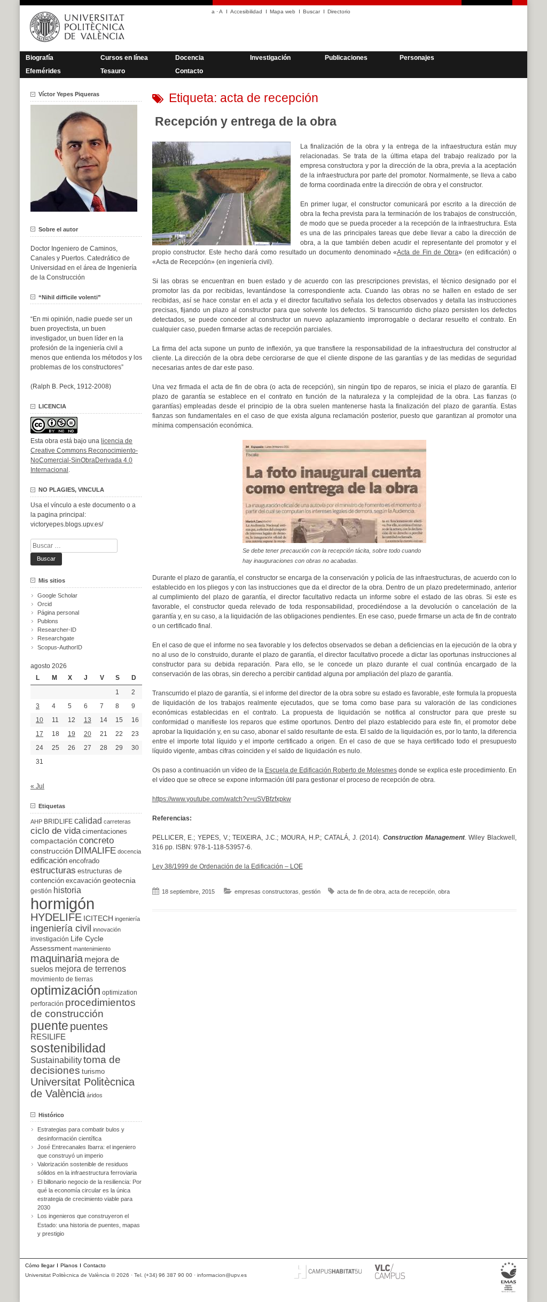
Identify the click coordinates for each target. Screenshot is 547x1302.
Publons (47, 621)
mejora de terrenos (90, 968)
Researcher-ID (56, 629)
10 (39, 720)
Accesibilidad (246, 11)
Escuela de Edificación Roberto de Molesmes (331, 770)
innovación (107, 929)
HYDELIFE (56, 917)
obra (444, 891)
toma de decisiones (75, 1065)
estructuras (53, 870)
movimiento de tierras (61, 979)
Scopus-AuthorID (59, 647)
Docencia (189, 57)
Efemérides (43, 71)
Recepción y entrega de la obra (246, 121)
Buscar (311, 11)
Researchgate (55, 638)
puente (49, 1026)
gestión (311, 891)
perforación (47, 1003)
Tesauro (112, 71)
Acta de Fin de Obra (427, 252)
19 (71, 734)
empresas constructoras (267, 891)
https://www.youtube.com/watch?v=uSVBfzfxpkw (221, 799)
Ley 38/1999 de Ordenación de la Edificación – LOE (227, 866)
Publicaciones (346, 57)
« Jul (37, 786)
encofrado (84, 861)
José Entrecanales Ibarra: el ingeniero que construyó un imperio (86, 1151)
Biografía (39, 57)
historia (67, 890)
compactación (53, 840)
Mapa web (282, 11)
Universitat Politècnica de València (82, 1087)
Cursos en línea (124, 57)
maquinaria (56, 958)
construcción (51, 851)
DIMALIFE (95, 851)
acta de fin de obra (361, 891)
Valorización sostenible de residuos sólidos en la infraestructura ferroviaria (87, 1168)
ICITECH (98, 918)
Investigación (270, 57)
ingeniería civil (60, 928)
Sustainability (56, 1060)
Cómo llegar (39, 1265)
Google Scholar (57, 595)
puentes (89, 1026)
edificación (48, 860)
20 (87, 734)
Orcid (44, 604)
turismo (93, 1071)
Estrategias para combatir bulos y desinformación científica (80, 1133)
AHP (36, 821)
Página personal (58, 612)
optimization (119, 992)
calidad (88, 820)
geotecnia (119, 881)
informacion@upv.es (222, 1275)
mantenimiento (92, 948)
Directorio (338, 11)
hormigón (62, 903)
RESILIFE (48, 1036)
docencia (129, 851)
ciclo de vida (55, 830)
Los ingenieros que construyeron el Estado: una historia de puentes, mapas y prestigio (88, 1224)
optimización (65, 990)
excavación (83, 881)
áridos (95, 1095)
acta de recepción (411, 891)
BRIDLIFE (58, 821)
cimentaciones (104, 831)
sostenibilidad (68, 1048)
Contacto (189, 71)
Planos (68, 1265)
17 (39, 734)
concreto (96, 840)
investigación (49, 939)
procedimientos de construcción (83, 1008)
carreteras (117, 821)
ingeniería (127, 919)
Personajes (417, 57)
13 (87, 720)
